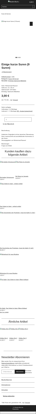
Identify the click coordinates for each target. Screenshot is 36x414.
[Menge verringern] (2, 119)
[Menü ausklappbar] (3, 2)
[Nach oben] (18, 412)
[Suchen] (34, 6)
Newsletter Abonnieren (28, 371)
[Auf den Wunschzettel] (31, 24)
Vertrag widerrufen (8, 396)
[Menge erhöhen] (33, 119)
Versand (15, 100)
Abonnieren (20, 371)
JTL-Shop (21, 409)
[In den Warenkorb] (2, 19)
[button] (25, 2)
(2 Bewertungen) (7, 72)
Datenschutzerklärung (7, 363)
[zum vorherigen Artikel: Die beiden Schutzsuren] (12, 14)
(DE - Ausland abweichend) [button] (24, 111)
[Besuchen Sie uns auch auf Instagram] (2, 399)
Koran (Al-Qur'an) (13, 79)
